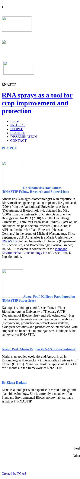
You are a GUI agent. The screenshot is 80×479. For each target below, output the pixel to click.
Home (14, 121)
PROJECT (17, 125)
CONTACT (18, 140)
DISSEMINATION (23, 137)
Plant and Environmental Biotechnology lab (34, 251)
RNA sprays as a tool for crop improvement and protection (37, 103)
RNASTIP (10, 241)
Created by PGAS (14, 473)
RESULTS (17, 133)
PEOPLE (16, 129)
